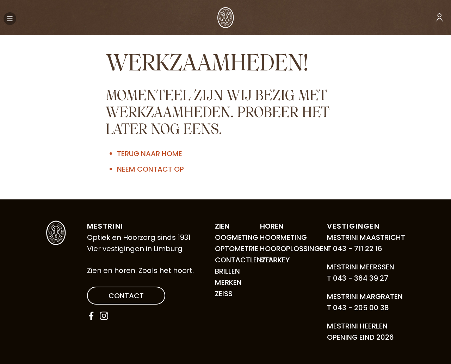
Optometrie (236, 249)
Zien (222, 226)
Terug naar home (149, 154)
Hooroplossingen (294, 249)
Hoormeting (283, 237)
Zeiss (224, 294)
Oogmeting (236, 237)
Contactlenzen (244, 260)
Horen (271, 226)
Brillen (227, 271)
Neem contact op (150, 169)
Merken (228, 282)
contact (126, 296)
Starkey (275, 260)
